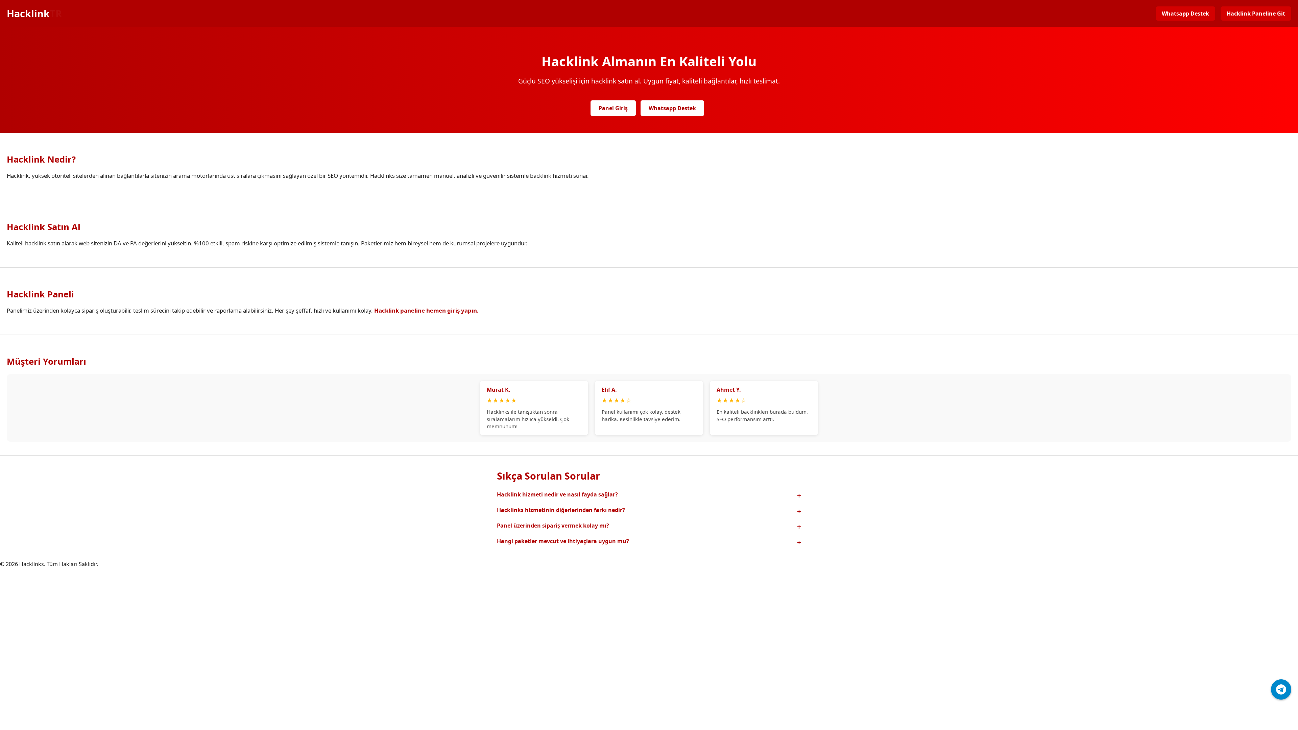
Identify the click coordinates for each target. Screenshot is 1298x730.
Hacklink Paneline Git (1256, 13)
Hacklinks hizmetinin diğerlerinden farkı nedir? (561, 510)
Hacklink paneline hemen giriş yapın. (426, 310)
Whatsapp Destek (1185, 13)
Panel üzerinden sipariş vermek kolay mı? (553, 525)
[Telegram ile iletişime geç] (1281, 689)
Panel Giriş (613, 108)
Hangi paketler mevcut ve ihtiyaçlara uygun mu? (563, 541)
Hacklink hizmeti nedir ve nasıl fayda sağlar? (557, 494)
